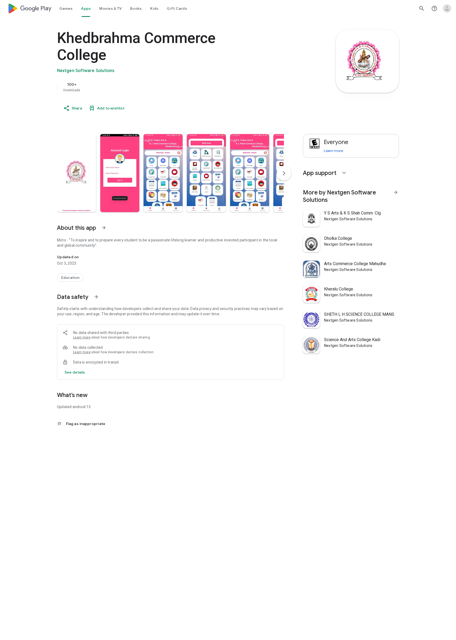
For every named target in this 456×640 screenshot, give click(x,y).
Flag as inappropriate (81, 423)
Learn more (82, 337)
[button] (76, 173)
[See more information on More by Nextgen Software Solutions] (395, 192)
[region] (162, 87)
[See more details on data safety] (75, 372)
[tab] (66, 8)
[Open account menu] (447, 8)
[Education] (70, 277)
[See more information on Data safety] (96, 296)
